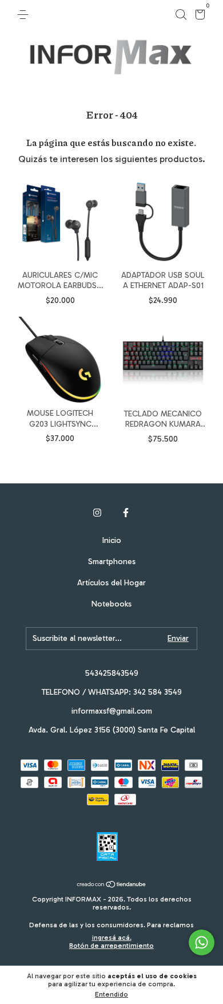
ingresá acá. (112, 938)
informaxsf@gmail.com (111, 711)
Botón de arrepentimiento (111, 946)
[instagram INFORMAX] (97, 512)
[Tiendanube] (112, 885)
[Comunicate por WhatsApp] (201, 942)
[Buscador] (180, 14)
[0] (198, 16)
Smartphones (112, 561)
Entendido (111, 994)
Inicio (111, 540)
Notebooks (111, 604)
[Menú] (25, 14)
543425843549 (111, 673)
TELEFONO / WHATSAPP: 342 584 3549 (112, 692)
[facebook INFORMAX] (125, 512)
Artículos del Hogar (111, 583)
